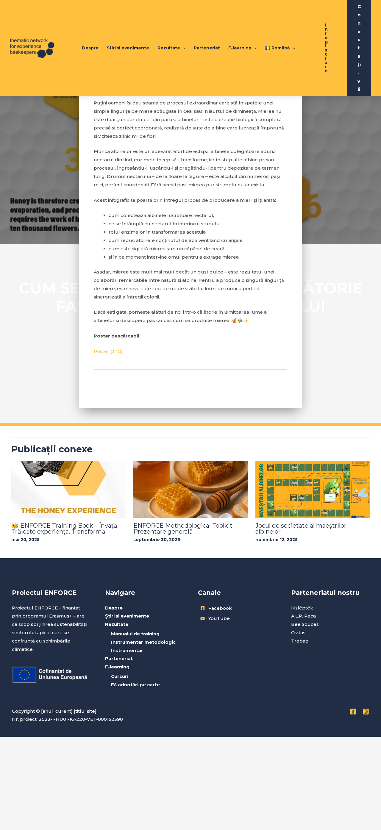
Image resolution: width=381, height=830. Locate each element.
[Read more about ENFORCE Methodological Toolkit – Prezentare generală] (190, 489)
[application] (182, 47)
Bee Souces (305, 624)
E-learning (240, 48)
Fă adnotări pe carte (135, 684)
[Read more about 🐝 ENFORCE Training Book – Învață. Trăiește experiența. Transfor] (68, 489)
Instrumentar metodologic (143, 642)
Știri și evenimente (128, 48)
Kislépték (302, 608)
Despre (90, 48)
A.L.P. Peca (303, 616)
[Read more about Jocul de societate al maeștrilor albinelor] (312, 489)
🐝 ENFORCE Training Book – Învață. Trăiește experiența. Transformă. (64, 528)
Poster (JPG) (108, 351)
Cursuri (119, 676)
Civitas (298, 632)
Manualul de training (135, 634)
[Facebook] (353, 711)
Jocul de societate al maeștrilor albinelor (300, 528)
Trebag (300, 641)
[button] (326, 47)
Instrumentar (127, 650)
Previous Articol (115, 384)
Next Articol (270, 384)
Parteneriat (207, 48)
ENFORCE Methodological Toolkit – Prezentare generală (185, 528)
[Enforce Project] (32, 47)
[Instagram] (366, 711)
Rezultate (168, 48)
